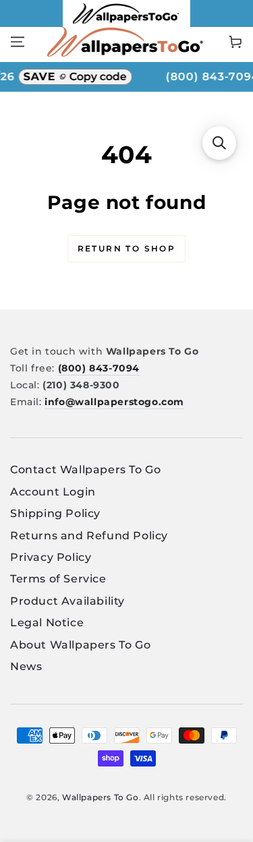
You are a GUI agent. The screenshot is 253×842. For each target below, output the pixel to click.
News (26, 666)
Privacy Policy (50, 557)
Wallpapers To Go (100, 797)
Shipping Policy (55, 513)
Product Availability (67, 601)
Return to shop (127, 248)
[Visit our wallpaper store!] (126, 23)
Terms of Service (58, 578)
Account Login (53, 491)
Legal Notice (47, 622)
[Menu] (17, 41)
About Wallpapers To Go (80, 644)
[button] (219, 143)
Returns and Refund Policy (89, 535)
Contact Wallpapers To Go (85, 469)
